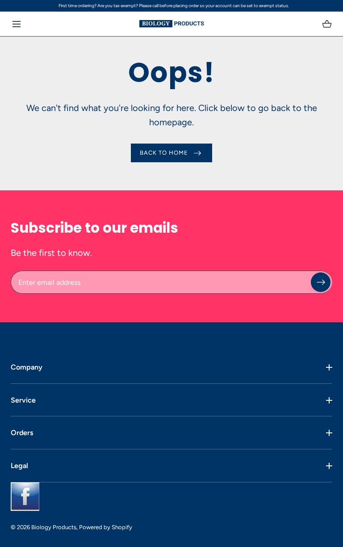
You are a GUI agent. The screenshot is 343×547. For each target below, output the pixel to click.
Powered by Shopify (105, 527)
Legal (19, 465)
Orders (22, 432)
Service (23, 400)
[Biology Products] (171, 24)
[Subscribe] (320, 282)
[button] (16, 23)
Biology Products (53, 527)
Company (26, 367)
